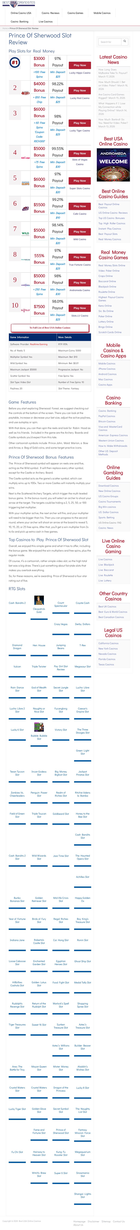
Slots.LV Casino (79, 315)
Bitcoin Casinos (107, 421)
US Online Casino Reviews (113, 212)
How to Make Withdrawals (113, 445)
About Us (78, 1224)
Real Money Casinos (110, 239)
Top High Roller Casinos (112, 223)
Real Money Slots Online (112, 265)
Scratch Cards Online (110, 332)
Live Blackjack (106, 564)
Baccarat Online (107, 281)
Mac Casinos (106, 379)
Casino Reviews (50, 13)
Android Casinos (107, 374)
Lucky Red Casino (79, 98)
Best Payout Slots (108, 234)
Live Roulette (106, 575)
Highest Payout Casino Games (111, 298)
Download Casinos (109, 485)
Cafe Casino (79, 213)
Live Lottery (105, 580)
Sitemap (106, 1221)
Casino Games (76, 13)
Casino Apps (105, 384)
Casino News (106, 527)
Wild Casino (79, 239)
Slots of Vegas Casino (79, 162)
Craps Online (106, 276)
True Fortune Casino (80, 264)
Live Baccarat (106, 570)
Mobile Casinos (102, 13)
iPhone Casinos (107, 368)
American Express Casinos (113, 435)
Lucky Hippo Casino (80, 72)
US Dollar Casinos (108, 512)
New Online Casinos (109, 491)
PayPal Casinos (107, 416)
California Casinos (108, 643)
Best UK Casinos (107, 606)
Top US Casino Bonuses (112, 218)
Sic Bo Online (106, 311)
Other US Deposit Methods (108, 452)
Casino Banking (20, 21)
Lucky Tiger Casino (80, 130)
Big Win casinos (107, 506)
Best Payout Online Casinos (109, 205)
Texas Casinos (106, 664)
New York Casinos (108, 648)
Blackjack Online (107, 286)
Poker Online (105, 316)
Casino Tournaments (110, 501)
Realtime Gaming (38, 344)
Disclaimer (93, 1221)
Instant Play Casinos (110, 228)
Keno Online (105, 305)
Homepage (79, 1221)
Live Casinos (46, 21)
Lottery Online (106, 321)
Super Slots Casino (79, 188)
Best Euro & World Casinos (113, 611)
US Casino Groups (108, 496)
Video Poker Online (109, 270)
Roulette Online (107, 291)
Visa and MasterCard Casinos (110, 428)
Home (5, 28)
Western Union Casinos (111, 440)
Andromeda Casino (79, 290)
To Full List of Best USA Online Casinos (50, 328)
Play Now (80, 65)
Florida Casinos (107, 659)
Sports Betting (106, 517)
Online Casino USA (21, 13)
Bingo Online (106, 326)
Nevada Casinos (107, 653)
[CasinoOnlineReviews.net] (19, 4)
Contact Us (119, 1221)
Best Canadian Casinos (111, 617)
